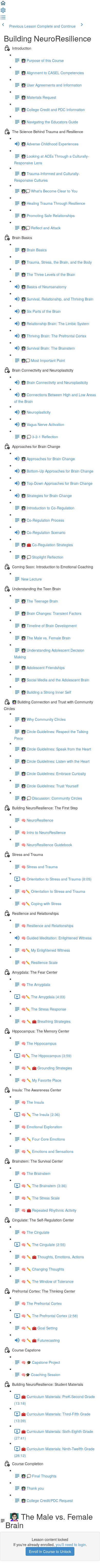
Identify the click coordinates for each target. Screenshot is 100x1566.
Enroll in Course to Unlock (50, 1551)
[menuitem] (3, 11)
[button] (3, 4)
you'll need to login (71, 1544)
